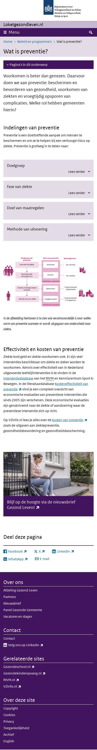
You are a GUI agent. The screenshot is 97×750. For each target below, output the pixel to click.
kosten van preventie (69, 420)
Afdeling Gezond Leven (20, 590)
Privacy (8, 721)
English (8, 741)
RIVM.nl (21, 679)
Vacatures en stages (17, 616)
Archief (8, 734)
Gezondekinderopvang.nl (34, 673)
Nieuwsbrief (12, 603)
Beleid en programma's (34, 41)
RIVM (50, 378)
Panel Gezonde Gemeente (22, 610)
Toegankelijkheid (16, 728)
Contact (9, 638)
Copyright (10, 708)
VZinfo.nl (22, 686)
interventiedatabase (18, 378)
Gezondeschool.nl (28, 666)
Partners (9, 597)
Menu (14, 32)
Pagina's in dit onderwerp (29, 64)
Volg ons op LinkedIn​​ (35, 645)
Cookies (9, 715)
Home (7, 41)
